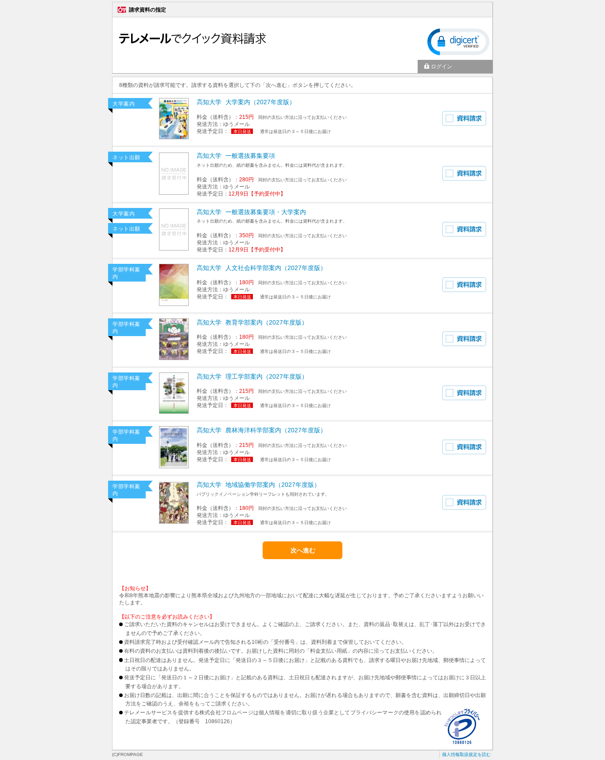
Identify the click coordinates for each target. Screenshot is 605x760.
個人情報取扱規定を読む (466, 754)
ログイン (441, 66)
